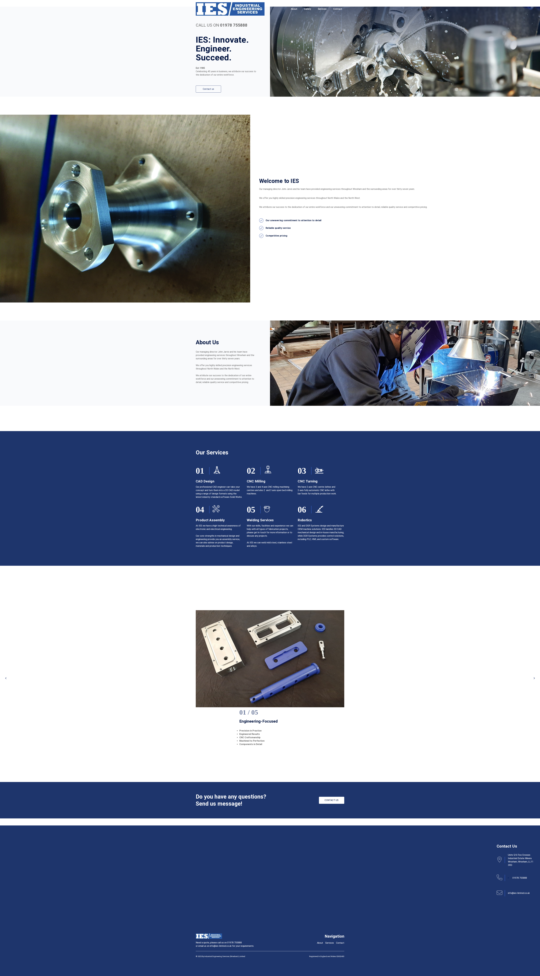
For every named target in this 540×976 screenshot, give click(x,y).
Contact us (208, 89)
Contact (337, 9)
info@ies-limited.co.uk (519, 893)
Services (322, 9)
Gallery (307, 9)
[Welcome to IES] (230, 9)
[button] (5, 678)
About (294, 9)
